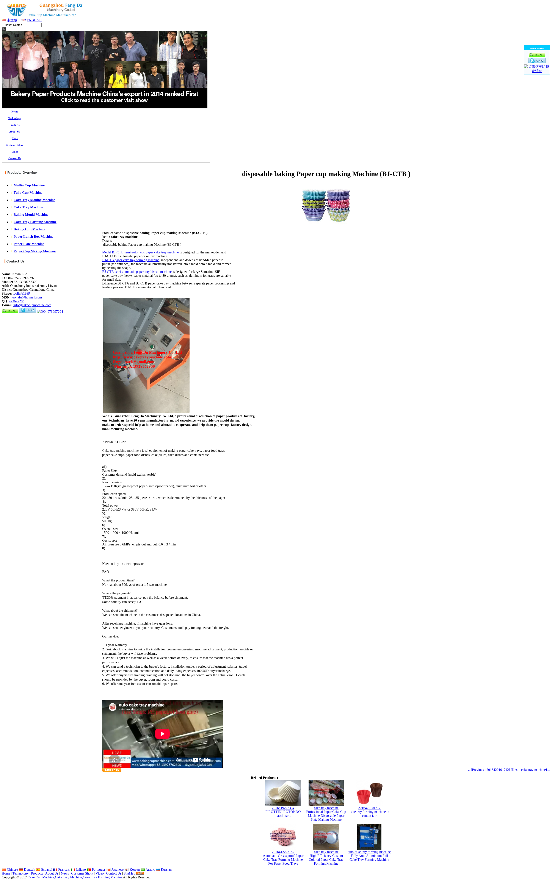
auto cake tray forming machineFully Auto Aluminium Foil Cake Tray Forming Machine (369, 855)
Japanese (117, 869)
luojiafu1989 (21, 293)
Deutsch (29, 869)
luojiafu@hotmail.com (26, 297)
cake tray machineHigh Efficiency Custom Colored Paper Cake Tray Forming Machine (326, 857)
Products (37, 873)
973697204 (16, 301)
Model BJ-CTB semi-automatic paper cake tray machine (140, 252)
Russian (166, 869)
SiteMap (129, 873)
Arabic (150, 869)
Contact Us (113, 873)
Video (100, 873)
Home (6, 873)
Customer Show (82, 873)
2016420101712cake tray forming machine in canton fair (369, 811)
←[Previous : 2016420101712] (488, 770)
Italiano (80, 869)
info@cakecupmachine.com (32, 305)
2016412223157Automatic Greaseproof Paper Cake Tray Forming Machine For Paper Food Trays (283, 857)
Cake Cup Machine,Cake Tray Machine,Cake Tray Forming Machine (75, 877)
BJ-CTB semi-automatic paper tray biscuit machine (137, 271)
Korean (134, 869)
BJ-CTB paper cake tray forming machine (130, 260)
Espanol (46, 869)
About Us (51, 873)
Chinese (12, 869)
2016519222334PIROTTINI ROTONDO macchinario (283, 811)
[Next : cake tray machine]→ (530, 770)
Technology (21, 873)
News (65, 873)
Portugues (98, 869)
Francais (63, 869)
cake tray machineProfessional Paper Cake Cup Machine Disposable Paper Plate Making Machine (326, 813)
